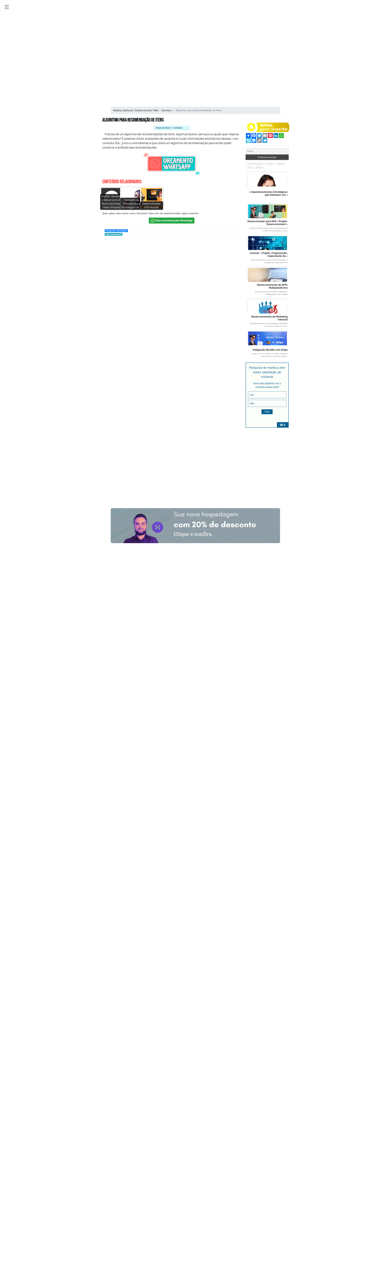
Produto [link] (280, 164)
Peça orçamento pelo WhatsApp (173, 220)
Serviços (167, 110)
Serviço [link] (259, 167)
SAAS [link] (250, 167)
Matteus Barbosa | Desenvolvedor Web (135, 110)
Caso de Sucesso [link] (255, 164)
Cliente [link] (270, 164)
